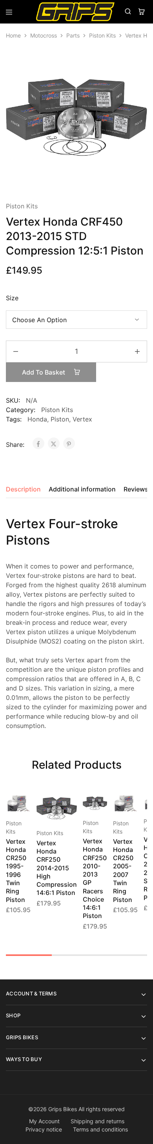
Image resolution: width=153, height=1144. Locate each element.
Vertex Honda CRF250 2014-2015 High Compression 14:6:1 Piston (56, 868)
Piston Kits (102, 35)
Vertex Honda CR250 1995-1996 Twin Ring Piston (16, 870)
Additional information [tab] (82, 489)
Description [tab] (23, 489)
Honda (37, 419)
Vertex (82, 419)
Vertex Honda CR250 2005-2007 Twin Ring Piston (123, 870)
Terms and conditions (100, 1129)
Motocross (43, 35)
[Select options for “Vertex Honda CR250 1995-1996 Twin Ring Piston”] (25, 805)
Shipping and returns (97, 1121)
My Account (44, 1121)
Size (12, 298)
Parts (73, 35)
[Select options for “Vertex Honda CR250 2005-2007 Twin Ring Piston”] (132, 805)
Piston (60, 419)
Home (13, 35)
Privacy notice (44, 1129)
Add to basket (44, 372)
